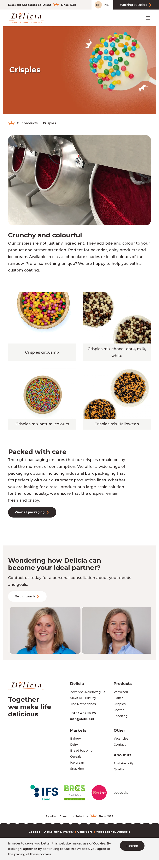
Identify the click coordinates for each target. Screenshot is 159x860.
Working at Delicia (133, 5)
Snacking (121, 716)
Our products (27, 123)
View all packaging (30, 512)
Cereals (75, 756)
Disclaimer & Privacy (58, 831)
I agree (132, 846)
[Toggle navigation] (148, 18)
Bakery (75, 738)
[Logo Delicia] (26, 18)
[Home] (11, 123)
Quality (119, 769)
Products (123, 683)
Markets (78, 730)
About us (122, 755)
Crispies (120, 704)
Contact (120, 744)
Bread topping (81, 750)
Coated (119, 710)
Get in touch (25, 596)
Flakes (118, 698)
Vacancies (121, 738)
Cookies (34, 831)
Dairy (74, 744)
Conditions (85, 831)
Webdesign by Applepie (113, 831)
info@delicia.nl (82, 719)
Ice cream (77, 762)
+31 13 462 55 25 (83, 713)
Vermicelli (121, 692)
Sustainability (124, 763)
